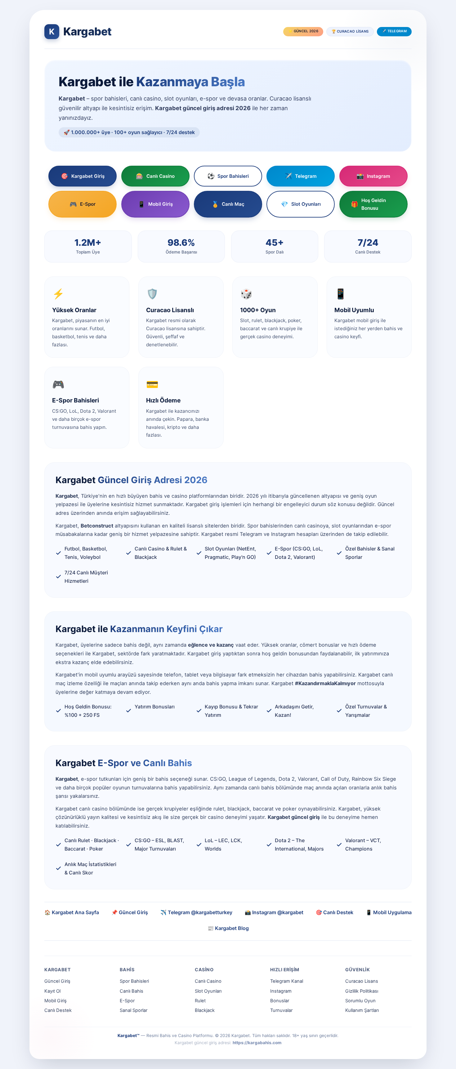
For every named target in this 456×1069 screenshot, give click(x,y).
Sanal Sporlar (133, 1010)
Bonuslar (279, 1001)
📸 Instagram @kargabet (274, 912)
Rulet (200, 1001)
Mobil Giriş (155, 204)
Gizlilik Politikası (361, 991)
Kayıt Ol (52, 991)
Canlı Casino (155, 176)
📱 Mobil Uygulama (389, 912)
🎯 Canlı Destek (334, 912)
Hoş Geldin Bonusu (368, 204)
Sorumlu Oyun (360, 1001)
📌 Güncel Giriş (129, 912)
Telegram (301, 176)
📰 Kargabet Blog (228, 928)
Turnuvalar (281, 1010)
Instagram (373, 176)
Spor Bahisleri (228, 176)
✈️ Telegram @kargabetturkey (196, 912)
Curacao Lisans (361, 981)
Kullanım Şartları (362, 1010)
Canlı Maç (228, 204)
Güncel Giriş (57, 981)
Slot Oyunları (301, 204)
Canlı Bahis (131, 991)
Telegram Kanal (286, 981)
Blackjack (205, 1010)
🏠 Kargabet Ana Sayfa (71, 912)
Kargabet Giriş (83, 176)
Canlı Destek (58, 1010)
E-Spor (82, 204)
